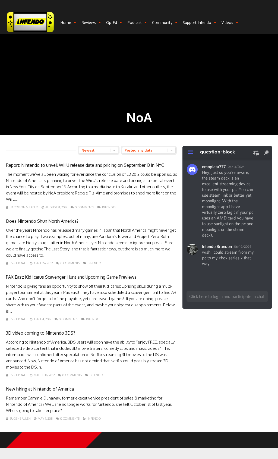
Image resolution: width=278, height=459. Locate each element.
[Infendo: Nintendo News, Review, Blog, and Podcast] (30, 33)
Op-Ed (111, 22)
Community (162, 22)
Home (65, 22)
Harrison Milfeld (24, 207)
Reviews (88, 22)
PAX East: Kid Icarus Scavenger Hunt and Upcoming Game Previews (71, 277)
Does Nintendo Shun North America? (42, 221)
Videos (227, 22)
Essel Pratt (18, 263)
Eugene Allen (20, 418)
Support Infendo (197, 22)
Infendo (109, 207)
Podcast (134, 22)
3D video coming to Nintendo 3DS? (40, 333)
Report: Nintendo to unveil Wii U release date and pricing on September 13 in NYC (85, 165)
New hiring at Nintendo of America (40, 389)
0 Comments (84, 207)
